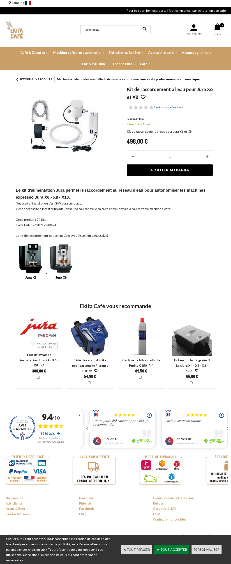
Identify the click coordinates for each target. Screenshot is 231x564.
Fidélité (85, 503)
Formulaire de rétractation (173, 498)
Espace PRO (122, 64)
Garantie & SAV (164, 508)
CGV (156, 514)
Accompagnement (196, 52)
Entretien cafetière (124, 52)
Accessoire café (161, 52)
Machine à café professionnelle (80, 79)
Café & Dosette (32, 52)
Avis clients (14, 503)
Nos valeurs (14, 498)
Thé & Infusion (93, 64)
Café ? (145, 64)
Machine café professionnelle (77, 52)
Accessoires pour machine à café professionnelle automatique (153, 79)
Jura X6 (31, 277)
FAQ (82, 514)
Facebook (86, 508)
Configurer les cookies (169, 519)
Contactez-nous (18, 514)
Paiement (86, 498)
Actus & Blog (15, 508)
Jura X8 (61, 277)
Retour (158, 503)
